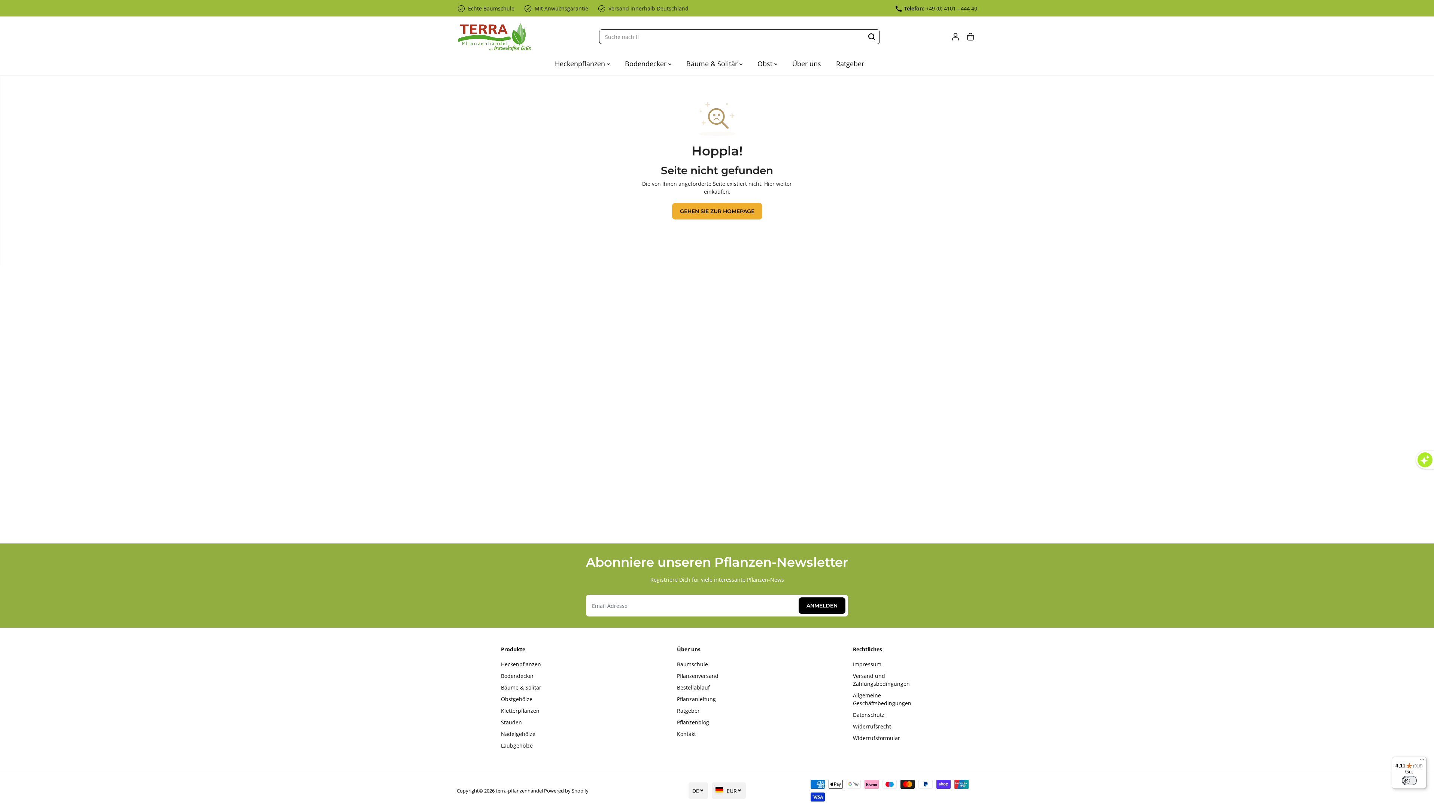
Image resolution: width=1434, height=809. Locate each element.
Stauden (511, 722)
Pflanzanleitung (696, 699)
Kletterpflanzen (520, 710)
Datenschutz (868, 714)
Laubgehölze (517, 745)
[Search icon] (871, 36)
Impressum (867, 664)
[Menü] (1422, 761)
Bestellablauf (693, 687)
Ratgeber (850, 63)
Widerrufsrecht (872, 726)
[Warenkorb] (970, 36)
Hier (769, 183)
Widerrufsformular (876, 738)
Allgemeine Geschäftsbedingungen (882, 699)
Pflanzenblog (693, 722)
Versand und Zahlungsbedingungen (881, 679)
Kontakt (686, 733)
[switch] (1409, 780)
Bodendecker (646, 63)
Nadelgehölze (518, 733)
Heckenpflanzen (581, 63)
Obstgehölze (516, 699)
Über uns (806, 63)
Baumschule (692, 664)
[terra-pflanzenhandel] (494, 37)
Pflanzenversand (697, 675)
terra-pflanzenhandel (519, 790)
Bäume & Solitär (712, 63)
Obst (765, 63)
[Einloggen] (955, 36)
